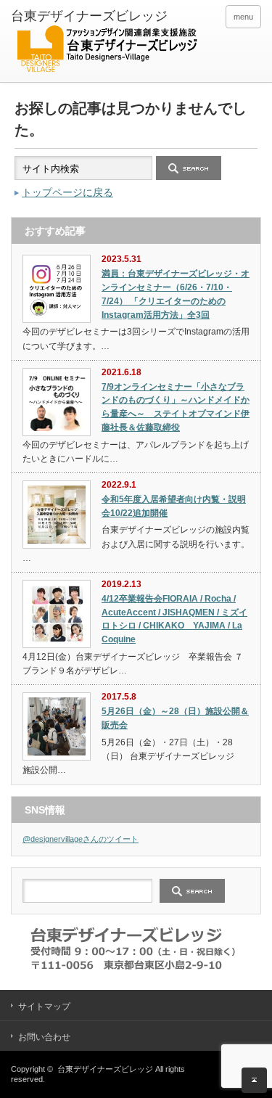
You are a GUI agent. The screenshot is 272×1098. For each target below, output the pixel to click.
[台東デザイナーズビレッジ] (106, 43)
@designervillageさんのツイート (80, 839)
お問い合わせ (44, 1037)
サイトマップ (44, 1006)
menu (243, 16)
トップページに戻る (67, 192)
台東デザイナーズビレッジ (105, 1069)
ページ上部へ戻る (254, 1080)
